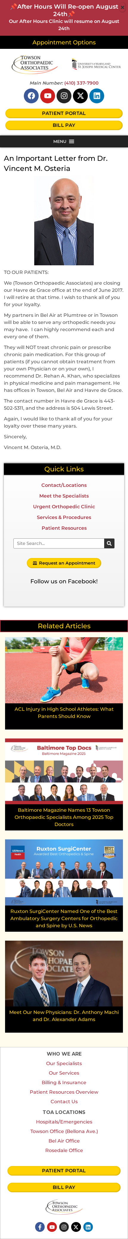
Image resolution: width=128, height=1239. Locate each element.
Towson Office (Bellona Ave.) (64, 1131)
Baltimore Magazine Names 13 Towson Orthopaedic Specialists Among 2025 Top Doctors (64, 817)
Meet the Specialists (64, 496)
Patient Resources (64, 528)
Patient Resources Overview (64, 1092)
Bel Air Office (64, 1141)
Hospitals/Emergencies (64, 1122)
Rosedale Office (64, 1150)
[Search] (109, 543)
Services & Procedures (64, 517)
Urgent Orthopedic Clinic (64, 506)
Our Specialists (64, 1063)
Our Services (64, 1073)
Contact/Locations (64, 485)
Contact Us (64, 1101)
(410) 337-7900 (81, 83)
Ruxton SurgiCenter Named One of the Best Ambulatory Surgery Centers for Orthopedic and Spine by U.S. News (64, 918)
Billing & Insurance (64, 1082)
